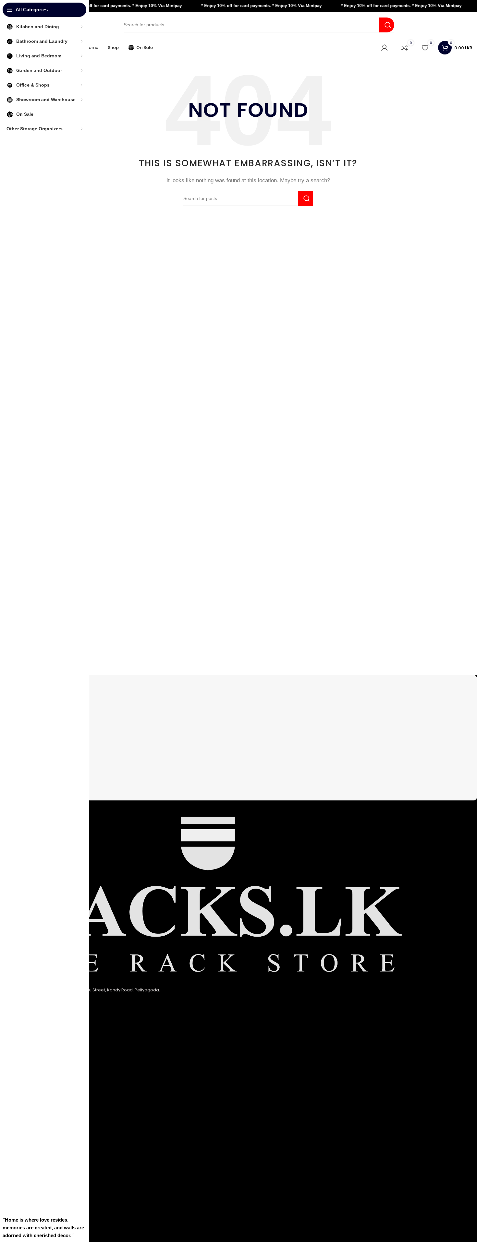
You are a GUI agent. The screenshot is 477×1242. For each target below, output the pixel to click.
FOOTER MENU (39, 1164)
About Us (30, 1045)
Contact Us (32, 1088)
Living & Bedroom (39, 1142)
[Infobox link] (248, 688)
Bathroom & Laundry (42, 1121)
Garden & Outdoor (40, 1132)
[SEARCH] (386, 25)
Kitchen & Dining (38, 1110)
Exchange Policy (38, 1066)
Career (28, 1207)
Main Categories (44, 1099)
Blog (26, 1218)
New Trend (32, 1197)
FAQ (25, 1176)
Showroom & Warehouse (48, 1153)
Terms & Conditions (41, 1077)
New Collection (37, 1186)
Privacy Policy (35, 1056)
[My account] (384, 47)
